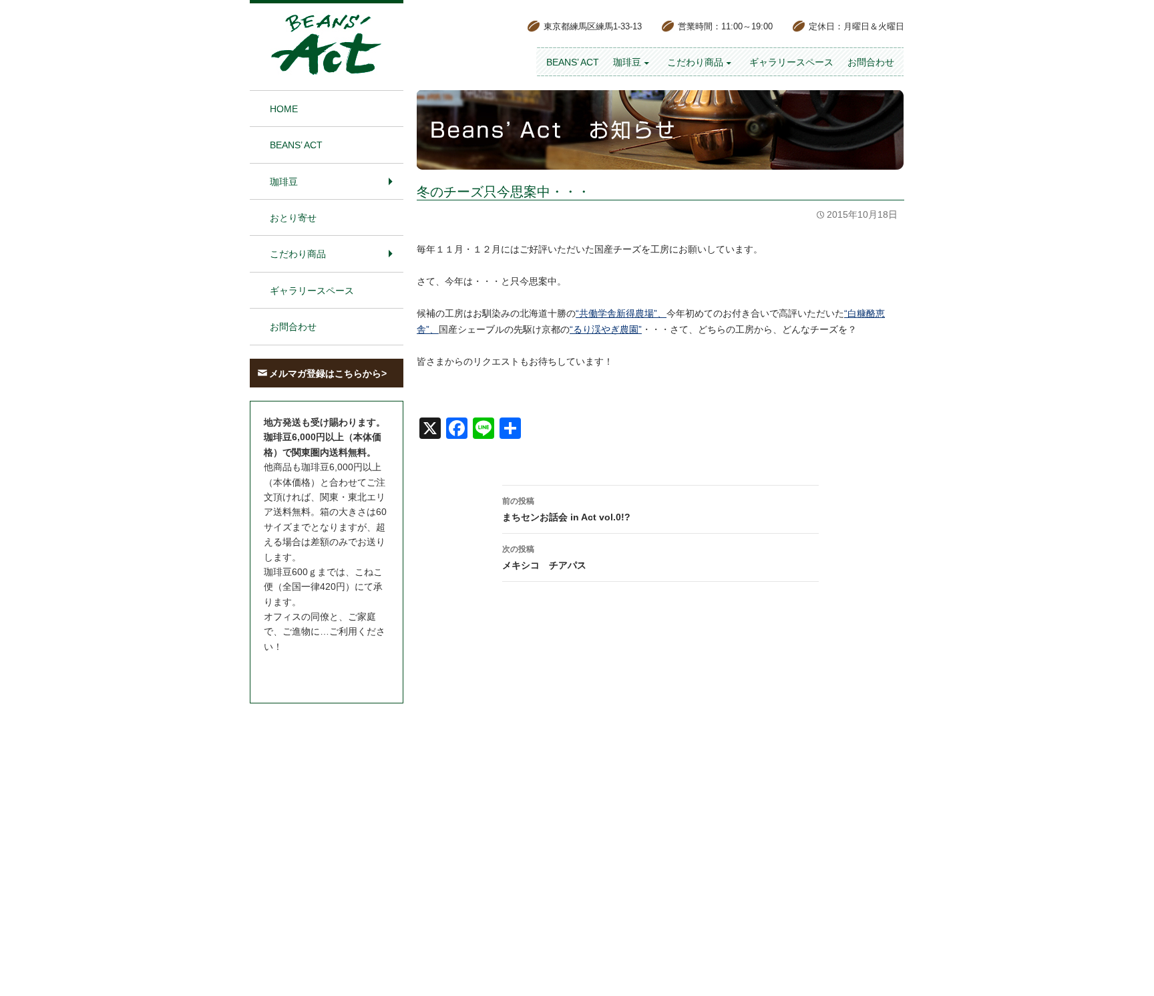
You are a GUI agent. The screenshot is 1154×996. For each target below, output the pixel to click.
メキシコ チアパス (544, 557)
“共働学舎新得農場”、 (621, 313)
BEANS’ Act (572, 62)
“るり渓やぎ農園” (606, 329)
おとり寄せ (293, 217)
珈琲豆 (627, 62)
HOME (284, 109)
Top (1122, 964)
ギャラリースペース (791, 62)
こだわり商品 (695, 62)
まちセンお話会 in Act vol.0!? (566, 509)
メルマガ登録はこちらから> (328, 373)
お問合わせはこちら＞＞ (315, 671)
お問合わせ (870, 62)
